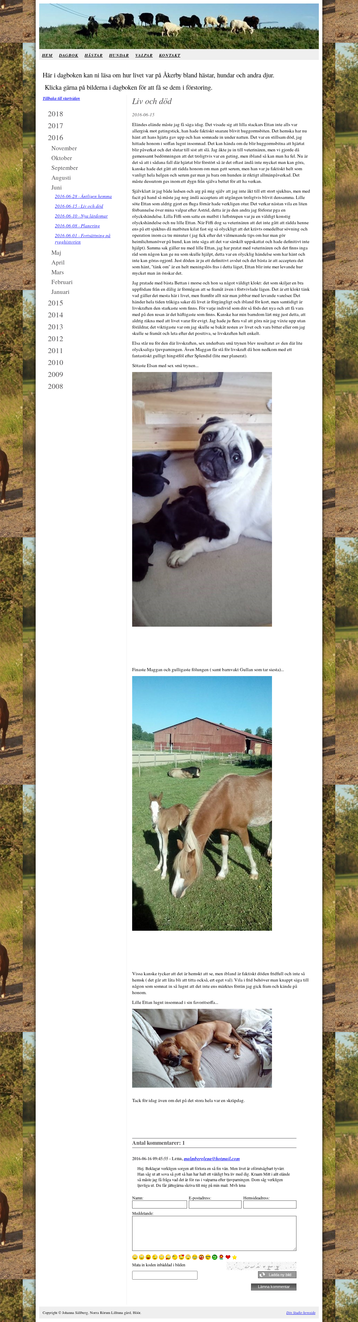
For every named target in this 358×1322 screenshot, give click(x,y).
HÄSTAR (94, 55)
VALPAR (144, 55)
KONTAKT (169, 55)
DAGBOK (68, 55)
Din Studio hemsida (300, 1312)
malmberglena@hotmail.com (212, 1158)
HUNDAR (119, 55)
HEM (47, 55)
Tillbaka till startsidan (61, 98)
